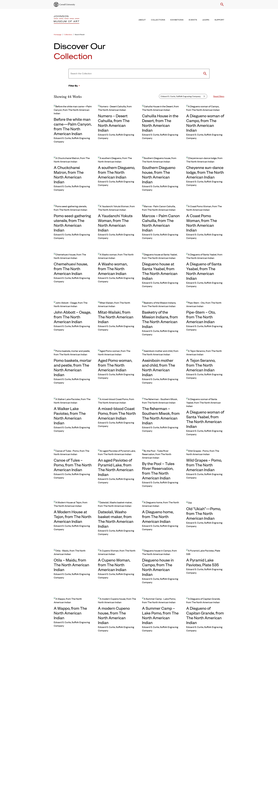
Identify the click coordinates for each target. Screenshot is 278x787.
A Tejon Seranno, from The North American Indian (200, 365)
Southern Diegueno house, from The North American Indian (158, 174)
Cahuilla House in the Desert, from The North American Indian (160, 122)
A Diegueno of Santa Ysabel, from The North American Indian (204, 271)
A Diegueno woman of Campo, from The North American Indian (205, 122)
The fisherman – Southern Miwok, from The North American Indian (161, 415)
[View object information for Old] (205, 502)
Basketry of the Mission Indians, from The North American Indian (160, 319)
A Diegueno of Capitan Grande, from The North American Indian (205, 615)
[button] (222, 4)
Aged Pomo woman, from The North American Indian (115, 365)
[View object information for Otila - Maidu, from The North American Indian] (73, 552)
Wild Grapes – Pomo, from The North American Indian (204, 464)
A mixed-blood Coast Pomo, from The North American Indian (117, 413)
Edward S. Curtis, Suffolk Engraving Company (181, 96)
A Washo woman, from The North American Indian (113, 268)
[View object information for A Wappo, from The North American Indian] (73, 600)
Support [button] (219, 20)
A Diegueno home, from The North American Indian (158, 516)
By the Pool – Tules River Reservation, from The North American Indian (158, 470)
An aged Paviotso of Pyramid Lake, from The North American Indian (115, 467)
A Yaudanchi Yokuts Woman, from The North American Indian (115, 222)
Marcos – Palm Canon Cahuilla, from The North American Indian (161, 222)
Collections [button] (158, 20)
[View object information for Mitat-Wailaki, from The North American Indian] (117, 304)
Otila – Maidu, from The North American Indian (71, 564)
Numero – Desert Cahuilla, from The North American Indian (114, 122)
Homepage (57, 34)
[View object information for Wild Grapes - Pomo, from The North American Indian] (205, 452)
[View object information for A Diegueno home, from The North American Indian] (161, 503)
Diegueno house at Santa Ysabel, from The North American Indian (159, 271)
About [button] (142, 20)
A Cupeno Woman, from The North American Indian (114, 564)
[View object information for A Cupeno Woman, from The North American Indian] (117, 552)
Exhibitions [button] (177, 20)
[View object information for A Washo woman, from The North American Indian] (117, 255)
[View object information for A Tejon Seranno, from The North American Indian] (205, 352)
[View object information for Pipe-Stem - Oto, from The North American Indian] (205, 304)
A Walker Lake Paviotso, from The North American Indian (70, 415)
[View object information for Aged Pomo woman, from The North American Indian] (117, 352)
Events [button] (193, 20)
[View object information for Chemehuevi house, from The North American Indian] (73, 255)
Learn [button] (205, 20)
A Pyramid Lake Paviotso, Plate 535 (202, 562)
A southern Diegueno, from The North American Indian (116, 172)
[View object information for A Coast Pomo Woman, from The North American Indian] (205, 207)
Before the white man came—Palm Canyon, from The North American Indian (73, 126)
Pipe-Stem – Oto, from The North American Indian (201, 316)
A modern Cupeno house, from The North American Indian (114, 615)
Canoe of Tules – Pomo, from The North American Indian (73, 464)
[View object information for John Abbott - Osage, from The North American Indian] (73, 304)
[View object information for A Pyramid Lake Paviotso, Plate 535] (205, 552)
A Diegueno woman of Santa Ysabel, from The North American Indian (205, 419)
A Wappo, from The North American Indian (70, 613)
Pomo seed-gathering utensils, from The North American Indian (72, 222)
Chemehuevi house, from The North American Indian (71, 268)
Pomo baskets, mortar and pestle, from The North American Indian (72, 367)
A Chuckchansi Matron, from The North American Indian (69, 174)
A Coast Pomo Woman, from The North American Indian (201, 222)
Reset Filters (218, 96)
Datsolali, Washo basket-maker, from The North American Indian (115, 518)
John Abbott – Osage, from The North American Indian (72, 316)
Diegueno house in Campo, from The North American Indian (158, 567)
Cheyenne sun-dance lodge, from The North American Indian (205, 172)
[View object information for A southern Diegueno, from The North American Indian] (117, 159)
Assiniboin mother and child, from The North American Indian (158, 367)
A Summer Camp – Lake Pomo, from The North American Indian (160, 615)
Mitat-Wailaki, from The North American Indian (115, 316)
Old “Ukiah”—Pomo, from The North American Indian (203, 513)
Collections (68, 34)
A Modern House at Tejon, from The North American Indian (72, 516)
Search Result (79, 34)
